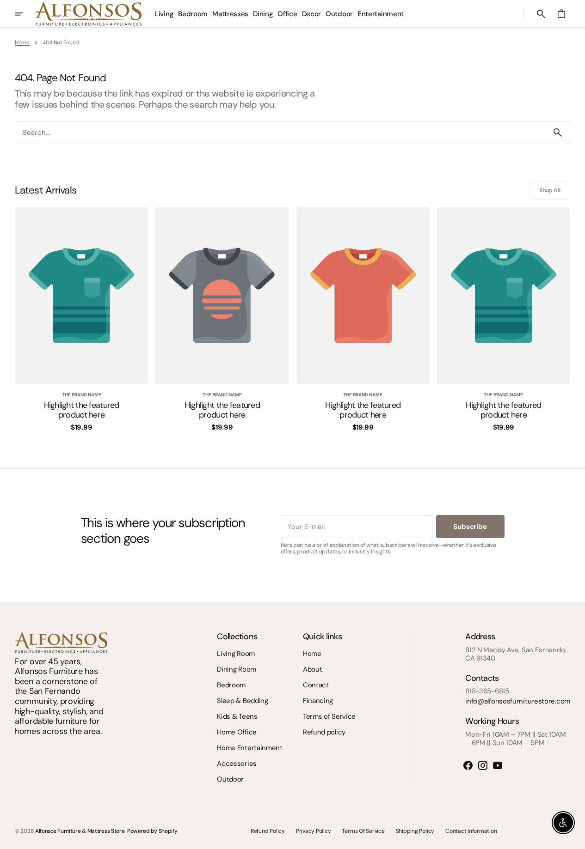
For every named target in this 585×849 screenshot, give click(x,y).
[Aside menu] (25, 14)
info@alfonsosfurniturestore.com (517, 701)
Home (22, 42)
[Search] (558, 132)
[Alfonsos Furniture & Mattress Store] (88, 14)
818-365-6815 (487, 691)
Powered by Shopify (152, 831)
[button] (541, 14)
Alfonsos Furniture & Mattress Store (80, 831)
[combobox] (280, 133)
